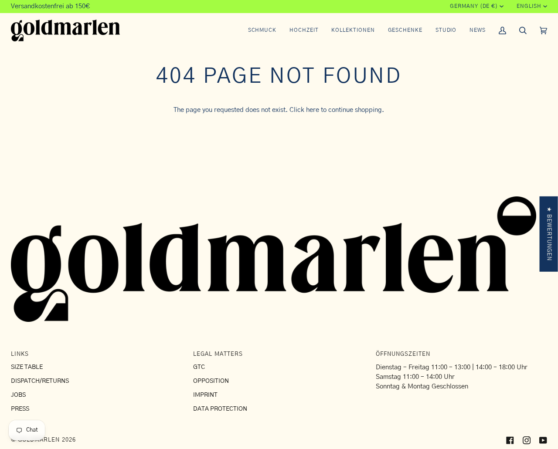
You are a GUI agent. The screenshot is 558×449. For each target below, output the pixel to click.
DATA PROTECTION (220, 409)
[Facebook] (510, 440)
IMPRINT (205, 395)
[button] (262, 30)
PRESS (20, 409)
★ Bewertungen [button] (549, 233)
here (312, 110)
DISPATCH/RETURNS (40, 381)
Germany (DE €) (474, 6)
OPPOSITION (211, 381)
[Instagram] (527, 440)
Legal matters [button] (218, 354)
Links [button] (20, 354)
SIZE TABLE (27, 367)
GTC (199, 367)
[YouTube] (543, 440)
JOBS (18, 395)
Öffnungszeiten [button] (403, 354)
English (529, 6)
